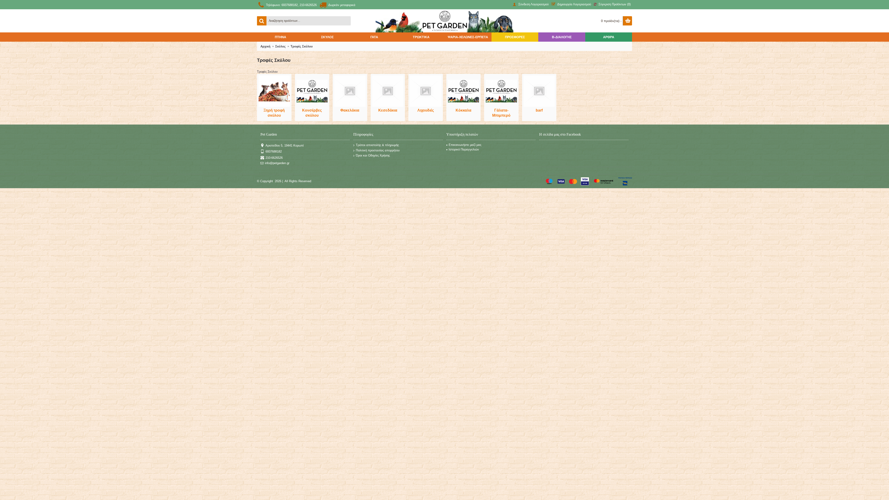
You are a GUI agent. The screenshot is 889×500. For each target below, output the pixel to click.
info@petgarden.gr (277, 163)
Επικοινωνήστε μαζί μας (465, 145)
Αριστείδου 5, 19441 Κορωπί (285, 145)
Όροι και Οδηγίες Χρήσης (373, 155)
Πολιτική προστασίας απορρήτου (378, 150)
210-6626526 (274, 157)
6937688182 (274, 151)
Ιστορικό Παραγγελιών (464, 149)
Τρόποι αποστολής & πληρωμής (377, 145)
